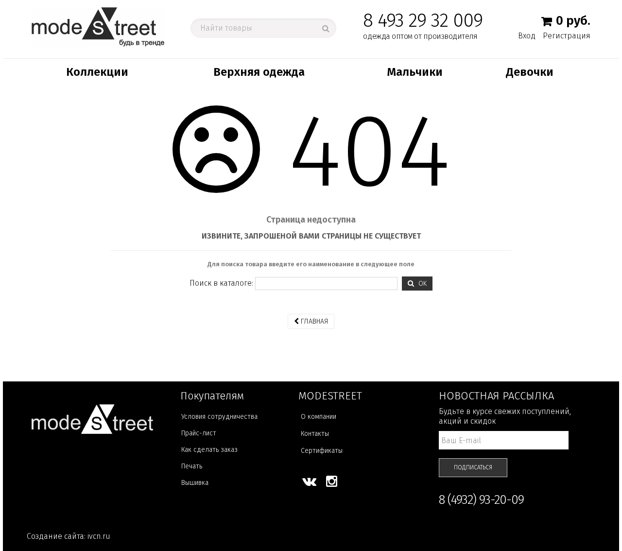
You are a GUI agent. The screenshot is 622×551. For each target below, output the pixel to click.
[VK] (309, 481)
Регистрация (566, 35)
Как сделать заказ (209, 450)
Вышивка (194, 483)
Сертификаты (322, 451)
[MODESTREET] (98, 26)
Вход (527, 35)
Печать (191, 466)
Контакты (315, 434)
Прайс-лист (198, 433)
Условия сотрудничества (219, 417)
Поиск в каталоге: (221, 283)
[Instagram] (331, 481)
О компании (318, 417)
